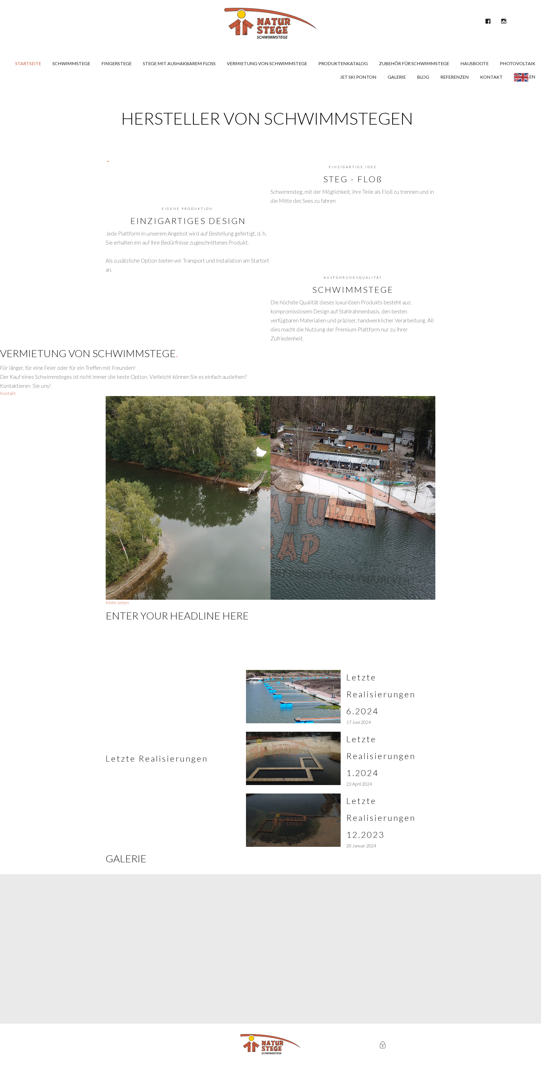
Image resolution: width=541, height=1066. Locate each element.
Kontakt (491, 77)
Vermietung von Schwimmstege (267, 63)
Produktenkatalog (343, 63)
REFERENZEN (454, 77)
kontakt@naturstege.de (292, 996)
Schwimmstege (71, 63)
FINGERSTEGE (116, 63)
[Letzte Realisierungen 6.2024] (293, 696)
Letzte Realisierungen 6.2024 (381, 694)
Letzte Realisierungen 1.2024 (381, 756)
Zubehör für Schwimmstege (414, 63)
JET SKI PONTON (358, 77)
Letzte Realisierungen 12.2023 (381, 817)
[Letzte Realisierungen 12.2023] (293, 820)
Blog (423, 77)
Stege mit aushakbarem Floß (179, 63)
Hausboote (474, 63)
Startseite (28, 63)
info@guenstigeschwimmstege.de (292, 961)
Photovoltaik (517, 63)
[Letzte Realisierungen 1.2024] (293, 758)
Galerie (397, 77)
